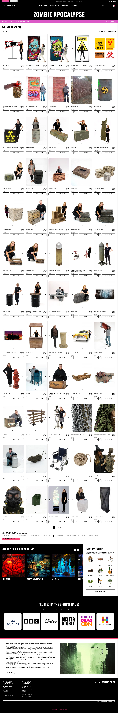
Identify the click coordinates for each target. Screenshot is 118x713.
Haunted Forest (59, 536)
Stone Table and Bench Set (54, 311)
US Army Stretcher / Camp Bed (101, 147)
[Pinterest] (108, 682)
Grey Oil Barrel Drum (30, 147)
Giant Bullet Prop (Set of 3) (54, 270)
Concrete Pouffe (74, 516)
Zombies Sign (6, 65)
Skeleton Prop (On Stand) (54, 434)
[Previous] (73, 49)
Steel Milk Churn (6, 475)
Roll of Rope (74, 475)
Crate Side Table (29, 229)
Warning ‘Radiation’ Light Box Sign (10, 147)
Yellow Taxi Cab (74, 352)
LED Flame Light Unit (53, 516)
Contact (72, 1)
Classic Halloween (23, 536)
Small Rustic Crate (30, 270)
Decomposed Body (98, 475)
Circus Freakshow (9, 536)
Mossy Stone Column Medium (55, 352)
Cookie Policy (54, 709)
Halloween (17, 21)
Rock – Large (74, 311)
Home (3, 21)
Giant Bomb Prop (98, 270)
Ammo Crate (74, 188)
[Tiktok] (114, 682)
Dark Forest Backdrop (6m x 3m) (101, 311)
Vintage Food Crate (75, 393)
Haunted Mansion (73, 536)
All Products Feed (103, 687)
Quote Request (91, 553)
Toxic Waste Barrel (98, 106)
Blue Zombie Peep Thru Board (32, 65)
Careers (64, 1)
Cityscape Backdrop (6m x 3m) (9, 352)
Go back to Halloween (22, 533)
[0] (113, 6)
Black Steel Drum (6, 311)
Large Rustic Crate (7, 270)
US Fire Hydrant (6, 393)
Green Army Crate (7, 188)
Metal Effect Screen (98, 516)
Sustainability (59, 1)
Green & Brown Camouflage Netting (102, 434)
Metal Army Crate (52, 147)
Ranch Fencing (29, 434)
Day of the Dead (36, 536)
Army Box (73, 147)
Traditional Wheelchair (53, 475)
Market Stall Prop (29, 352)
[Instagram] (105, 682)
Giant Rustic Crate (7, 229)
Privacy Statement (63, 709)
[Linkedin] (111, 682)
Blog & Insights (79, 1)
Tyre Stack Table (29, 188)
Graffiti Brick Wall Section (31, 106)
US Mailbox (28, 393)
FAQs (69, 1)
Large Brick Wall (74, 106)
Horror (84, 536)
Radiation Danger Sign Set (100, 65)
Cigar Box (5, 434)
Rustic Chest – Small (76, 229)
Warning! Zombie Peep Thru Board (79, 65)
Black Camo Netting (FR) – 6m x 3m (79, 434)
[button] (75, 549)
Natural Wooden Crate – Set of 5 (55, 229)
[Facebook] (103, 682)
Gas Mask (5, 516)
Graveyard (48, 536)
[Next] (91, 49)
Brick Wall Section (52, 106)
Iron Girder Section (98, 352)
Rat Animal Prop (29, 475)
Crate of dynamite (98, 393)
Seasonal (12, 21)
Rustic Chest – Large (98, 229)
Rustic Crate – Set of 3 (99, 188)
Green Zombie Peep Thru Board (55, 65)
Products (7, 21)
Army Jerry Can (29, 516)
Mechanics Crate (52, 188)
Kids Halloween (94, 536)
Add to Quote (17, 70)
